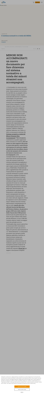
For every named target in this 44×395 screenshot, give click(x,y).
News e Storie (9, 46)
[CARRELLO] (33, 2)
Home (6, 46)
